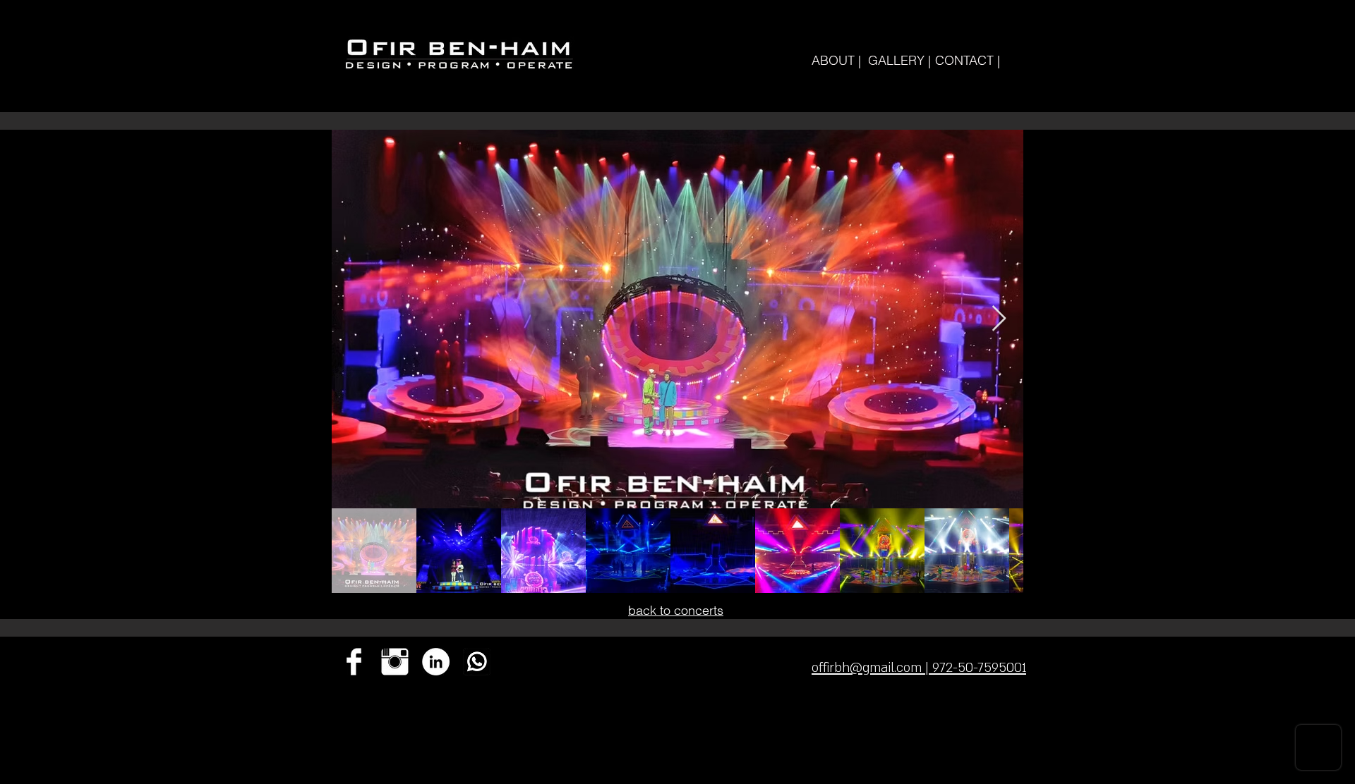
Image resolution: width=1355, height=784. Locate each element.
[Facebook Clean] (354, 661)
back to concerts (675, 610)
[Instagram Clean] (395, 661)
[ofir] (436, 661)
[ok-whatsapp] (476, 661)
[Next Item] (999, 319)
